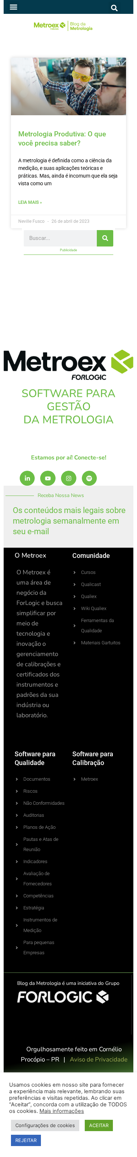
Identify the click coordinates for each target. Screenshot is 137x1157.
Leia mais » (30, 202)
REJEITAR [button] (26, 1140)
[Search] (105, 238)
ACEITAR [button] (99, 1125)
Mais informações (61, 1111)
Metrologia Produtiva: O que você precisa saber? (62, 138)
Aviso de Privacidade (99, 1059)
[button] (13, 7)
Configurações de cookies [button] (45, 1125)
